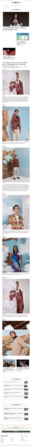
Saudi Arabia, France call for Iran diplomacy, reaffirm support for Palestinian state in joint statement (13, 413)
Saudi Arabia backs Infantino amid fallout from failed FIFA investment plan (12, 393)
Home (3, 7)
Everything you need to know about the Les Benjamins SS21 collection (14, 63)
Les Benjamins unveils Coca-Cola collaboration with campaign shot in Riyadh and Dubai (9, 369)
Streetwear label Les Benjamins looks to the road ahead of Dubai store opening (9, 57)
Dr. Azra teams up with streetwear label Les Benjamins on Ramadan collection (22, 43)
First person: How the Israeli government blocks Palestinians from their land (13, 418)
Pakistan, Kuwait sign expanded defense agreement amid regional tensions (13, 396)
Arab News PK (4, 0)
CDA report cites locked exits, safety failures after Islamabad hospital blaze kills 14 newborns (14, 389)
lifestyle (12, 439)
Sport (12, 440)
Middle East (5, 407)
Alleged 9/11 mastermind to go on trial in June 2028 (16, 5)
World (8, 5)
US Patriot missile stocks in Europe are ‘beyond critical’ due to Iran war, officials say (13, 386)
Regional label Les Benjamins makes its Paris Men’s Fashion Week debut (23, 369)
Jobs (11, 441)
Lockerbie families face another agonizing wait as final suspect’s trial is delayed (13, 409)
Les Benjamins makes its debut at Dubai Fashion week (14, 28)
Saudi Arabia (3, 439)
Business (2, 442)
